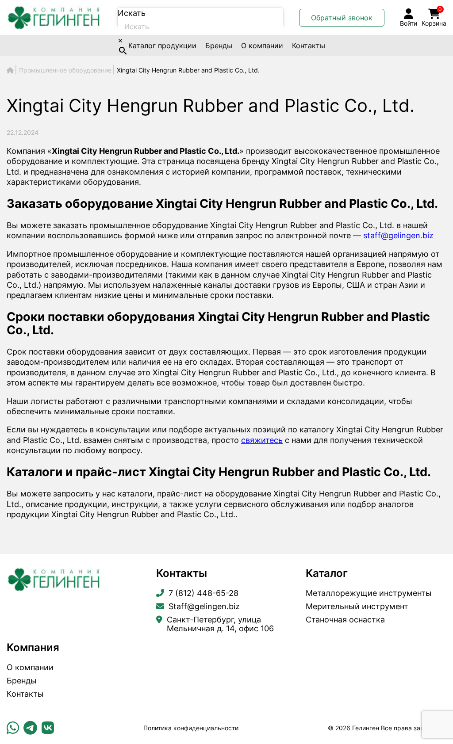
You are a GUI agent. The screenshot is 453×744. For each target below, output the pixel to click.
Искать (132, 13)
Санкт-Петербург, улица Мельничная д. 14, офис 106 (220, 624)
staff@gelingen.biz (398, 235)
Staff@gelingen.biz (204, 606)
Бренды (218, 45)
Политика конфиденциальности (190, 728)
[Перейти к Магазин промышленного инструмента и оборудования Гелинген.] (10, 70)
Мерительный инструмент (357, 606)
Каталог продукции (162, 45)
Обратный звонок (341, 17)
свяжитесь (262, 440)
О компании (262, 45)
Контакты (308, 45)
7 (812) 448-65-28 (203, 593)
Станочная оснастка (345, 619)
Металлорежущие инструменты (369, 593)
